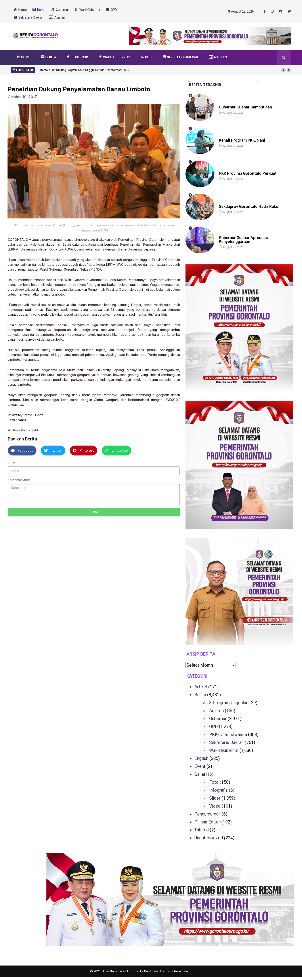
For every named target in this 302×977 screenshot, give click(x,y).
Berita (223, 102)
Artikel (200, 686)
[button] (283, 70)
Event (199, 766)
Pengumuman (207, 814)
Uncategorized (208, 837)
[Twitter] (289, 11)
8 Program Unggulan (228, 702)
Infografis (218, 790)
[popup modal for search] (284, 57)
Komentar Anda (19, 480)
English (201, 758)
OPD (213, 726)
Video (215, 806)
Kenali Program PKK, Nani (242, 140)
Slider (214, 798)
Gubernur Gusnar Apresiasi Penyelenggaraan (243, 239)
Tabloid (201, 830)
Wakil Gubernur (223, 750)
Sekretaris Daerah (226, 742)
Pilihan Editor (207, 822)
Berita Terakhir (205, 85)
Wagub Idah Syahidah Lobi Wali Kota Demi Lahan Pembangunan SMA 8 (82, 70)
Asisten (216, 710)
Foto (214, 782)
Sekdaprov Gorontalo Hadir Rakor (249, 206)
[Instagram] (272, 11)
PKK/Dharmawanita (228, 734)
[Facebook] (265, 11)
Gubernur (218, 718)
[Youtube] (281, 11)
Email (11, 462)
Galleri (200, 774)
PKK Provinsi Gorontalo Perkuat (248, 173)
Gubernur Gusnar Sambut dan (245, 107)
